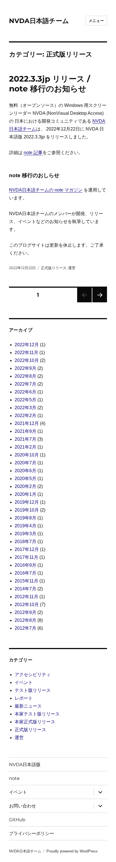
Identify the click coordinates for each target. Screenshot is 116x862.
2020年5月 (25, 478)
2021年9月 (25, 431)
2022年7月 (25, 384)
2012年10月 (27, 604)
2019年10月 (27, 510)
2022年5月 (25, 399)
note (14, 778)
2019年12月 (27, 502)
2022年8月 (25, 376)
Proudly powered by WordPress (72, 851)
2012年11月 (26, 596)
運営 (71, 267)
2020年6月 (25, 470)
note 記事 (33, 152)
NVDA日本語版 (25, 764)
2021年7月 (25, 439)
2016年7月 (25, 573)
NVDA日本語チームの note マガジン (45, 190)
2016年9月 (25, 565)
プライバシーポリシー (31, 833)
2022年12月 (27, 344)
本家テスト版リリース (37, 714)
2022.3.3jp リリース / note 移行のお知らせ (49, 83)
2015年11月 (26, 581)
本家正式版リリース (35, 721)
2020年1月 (25, 494)
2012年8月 (25, 620)
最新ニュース (28, 706)
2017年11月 (26, 557)
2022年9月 (25, 368)
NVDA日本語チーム (39, 21)
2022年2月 (25, 415)
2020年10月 (27, 455)
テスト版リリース (33, 690)
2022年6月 (25, 392)
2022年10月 (27, 360)
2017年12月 (27, 549)
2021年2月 (25, 447)
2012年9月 (25, 612)
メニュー (96, 20)
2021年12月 (27, 423)
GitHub (17, 819)
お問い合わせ (22, 806)
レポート (24, 698)
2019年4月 (25, 525)
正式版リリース (53, 267)
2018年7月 (25, 541)
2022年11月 (26, 352)
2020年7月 (25, 462)
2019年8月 (25, 518)
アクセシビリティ (33, 674)
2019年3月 (25, 533)
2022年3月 (25, 407)
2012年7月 (25, 628)
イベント (24, 682)
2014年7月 (25, 588)
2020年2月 (25, 486)
